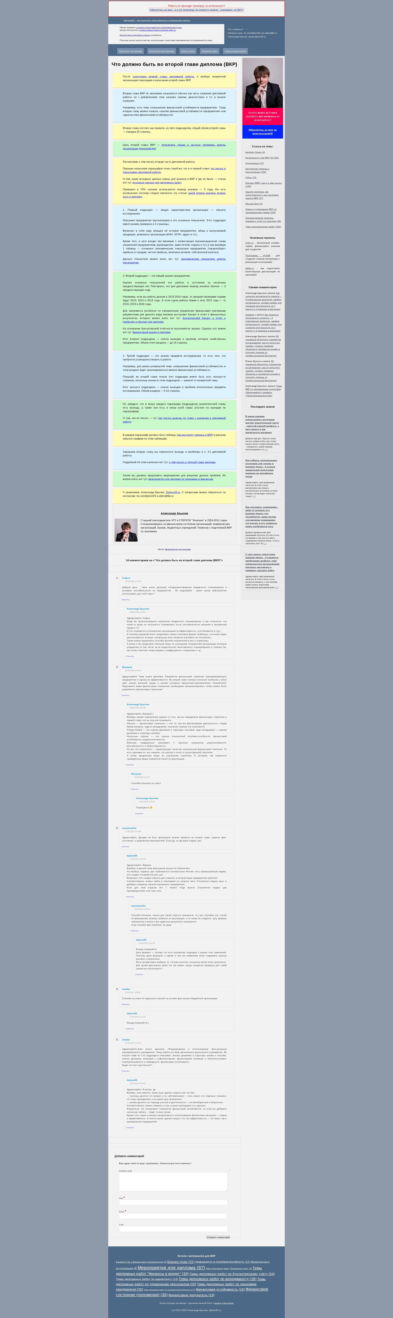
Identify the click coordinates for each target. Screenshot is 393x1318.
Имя (122, 1198)
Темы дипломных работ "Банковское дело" (229, 1268)
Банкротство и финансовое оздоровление (141, 1262)
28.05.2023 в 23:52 (138, 612)
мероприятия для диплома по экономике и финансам (180, 479)
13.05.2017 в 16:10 (138, 859)
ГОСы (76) (251, 177)
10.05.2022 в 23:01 (142, 777)
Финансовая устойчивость (220, 1289)
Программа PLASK (257, 255)
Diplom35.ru (173, 492)
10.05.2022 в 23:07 (147, 801)
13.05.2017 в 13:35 (133, 831)
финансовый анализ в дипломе (152, 332)
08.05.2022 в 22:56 (133, 670)
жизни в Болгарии (224, 1303)
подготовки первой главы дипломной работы (163, 76)
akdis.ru (249, 268)
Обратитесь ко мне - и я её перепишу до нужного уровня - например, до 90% (196, 10)
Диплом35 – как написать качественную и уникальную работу (157, 20)
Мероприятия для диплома (178, 549)
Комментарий (174, 1171)
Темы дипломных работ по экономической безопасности (169, 1290)
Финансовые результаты (191, 1295)
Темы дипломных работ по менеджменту (218, 1279)
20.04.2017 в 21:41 (133, 1043)
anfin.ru (249, 243)
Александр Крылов (174, 513)
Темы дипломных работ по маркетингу (147, 1279)
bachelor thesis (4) (255, 152)
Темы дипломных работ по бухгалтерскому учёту (232, 1274)
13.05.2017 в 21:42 (147, 943)
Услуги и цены (188, 51)
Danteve (249, 314)
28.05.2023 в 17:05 (133, 581)
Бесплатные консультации (161, 51)
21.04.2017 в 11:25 (137, 1017)
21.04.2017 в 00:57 (133, 992)
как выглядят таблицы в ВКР (195, 435)
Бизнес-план (181, 1262)
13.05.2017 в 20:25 (142, 909)
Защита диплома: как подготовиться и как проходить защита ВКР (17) (262, 195)
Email (122, 1212)
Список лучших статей (235, 51)
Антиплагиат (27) (254, 163)
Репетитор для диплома (130, 51)
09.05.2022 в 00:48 (138, 708)
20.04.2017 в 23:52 (138, 1083)
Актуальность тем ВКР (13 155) (262, 158)
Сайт (121, 1225)
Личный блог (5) (254, 203)
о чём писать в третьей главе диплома (192, 462)
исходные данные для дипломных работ (157, 182)
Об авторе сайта (210, 51)
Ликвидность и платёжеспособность (222, 1261)
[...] (266, 450)
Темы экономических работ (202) (263, 226)
